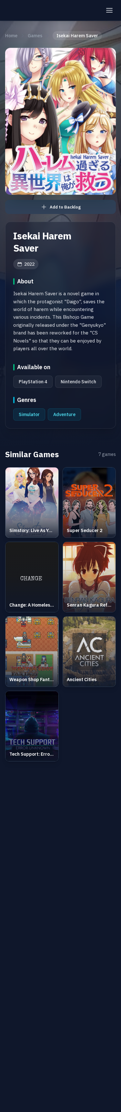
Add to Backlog (65, 207)
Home (11, 36)
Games (35, 36)
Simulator (29, 414)
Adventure (64, 414)
